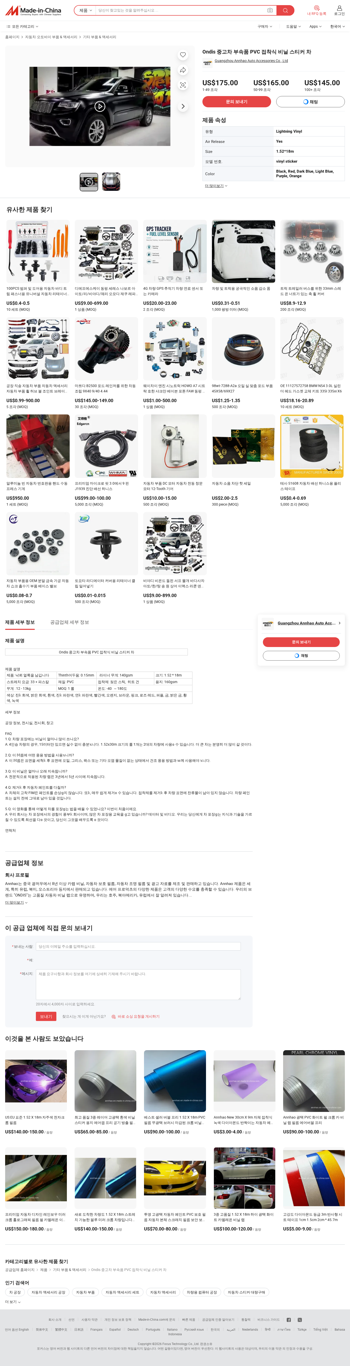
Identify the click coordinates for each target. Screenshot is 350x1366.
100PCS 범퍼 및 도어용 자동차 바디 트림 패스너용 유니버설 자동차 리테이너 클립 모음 (36, 291)
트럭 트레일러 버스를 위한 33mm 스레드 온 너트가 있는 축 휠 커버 (310, 291)
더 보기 (11, 1301)
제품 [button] (83, 10)
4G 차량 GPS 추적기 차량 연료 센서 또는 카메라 (173, 291)
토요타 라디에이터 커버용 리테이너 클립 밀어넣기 (105, 583)
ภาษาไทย (284, 1329)
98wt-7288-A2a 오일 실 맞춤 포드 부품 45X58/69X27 (242, 388)
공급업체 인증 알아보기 (218, 1319)
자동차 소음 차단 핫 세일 (231, 483)
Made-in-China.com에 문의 (156, 1319)
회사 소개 (54, 1319)
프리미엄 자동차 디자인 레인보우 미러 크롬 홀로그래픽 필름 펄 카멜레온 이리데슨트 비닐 (35, 1219)
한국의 (215, 1329)
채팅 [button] (314, 101)
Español (115, 1329)
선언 (71, 1319)
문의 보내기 (237, 101)
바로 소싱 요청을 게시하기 (136, 1016)
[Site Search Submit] (285, 10)
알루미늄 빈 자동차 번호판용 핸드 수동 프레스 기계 (37, 486)
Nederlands (250, 1329)
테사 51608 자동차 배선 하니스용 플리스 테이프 (310, 486)
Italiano (172, 1329)
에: (31, 959)
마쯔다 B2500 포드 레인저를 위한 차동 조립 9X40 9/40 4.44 (105, 388)
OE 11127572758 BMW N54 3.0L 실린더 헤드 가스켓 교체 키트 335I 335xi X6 (311, 388)
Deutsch (133, 1329)
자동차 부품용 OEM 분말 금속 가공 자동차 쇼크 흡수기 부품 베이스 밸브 (37, 583)
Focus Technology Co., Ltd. (180, 1344)
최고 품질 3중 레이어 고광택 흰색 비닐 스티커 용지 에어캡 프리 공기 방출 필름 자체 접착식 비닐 (105, 1122)
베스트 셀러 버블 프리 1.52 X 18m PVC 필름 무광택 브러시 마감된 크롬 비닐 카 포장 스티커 (174, 1122)
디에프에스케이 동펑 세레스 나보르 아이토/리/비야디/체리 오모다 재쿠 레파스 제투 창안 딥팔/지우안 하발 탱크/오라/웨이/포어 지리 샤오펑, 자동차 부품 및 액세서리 (105, 291)
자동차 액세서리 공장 (48, 1292)
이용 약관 (275, 1348)
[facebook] (289, 1319)
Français (96, 1329)
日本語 (79, 1329)
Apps (314, 26)
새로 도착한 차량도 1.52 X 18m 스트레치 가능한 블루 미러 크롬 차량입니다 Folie (105, 1219)
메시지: (27, 973)
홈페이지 (12, 36)
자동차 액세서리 (163, 1292)
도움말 (291, 26)
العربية (231, 1329)
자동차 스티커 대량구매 (246, 1292)
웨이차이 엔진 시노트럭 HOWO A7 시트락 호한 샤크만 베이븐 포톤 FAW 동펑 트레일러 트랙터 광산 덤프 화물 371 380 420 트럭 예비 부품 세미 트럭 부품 (174, 388)
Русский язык (194, 1329)
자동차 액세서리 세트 (122, 1292)
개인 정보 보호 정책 (118, 1319)
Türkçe (301, 1329)
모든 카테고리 (23, 26)
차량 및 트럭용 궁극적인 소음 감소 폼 (241, 288)
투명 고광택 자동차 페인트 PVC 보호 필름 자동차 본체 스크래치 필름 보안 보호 (175, 1219)
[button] (270, 10)
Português (153, 1329)
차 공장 (15, 1292)
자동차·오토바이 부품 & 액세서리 (51, 36)
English (24, 1329)
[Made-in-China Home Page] (33, 10)
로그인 (339, 13)
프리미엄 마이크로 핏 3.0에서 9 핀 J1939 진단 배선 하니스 (102, 486)
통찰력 (246, 1319)
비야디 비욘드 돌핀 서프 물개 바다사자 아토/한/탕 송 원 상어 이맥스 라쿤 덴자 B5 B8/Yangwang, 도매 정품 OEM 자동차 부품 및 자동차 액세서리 (174, 583)
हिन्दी (268, 1329)
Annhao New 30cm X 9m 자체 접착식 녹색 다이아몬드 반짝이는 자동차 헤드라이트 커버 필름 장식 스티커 (244, 1122)
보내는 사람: (23, 946)
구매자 (263, 26)
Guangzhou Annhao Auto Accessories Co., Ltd (251, 60)
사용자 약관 (89, 1319)
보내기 (46, 1016)
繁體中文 (61, 1329)
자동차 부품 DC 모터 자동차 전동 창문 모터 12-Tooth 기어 (173, 486)
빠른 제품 (188, 1319)
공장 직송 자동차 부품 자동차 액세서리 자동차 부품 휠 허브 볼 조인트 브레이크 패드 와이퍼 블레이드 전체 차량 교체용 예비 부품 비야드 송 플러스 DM (37, 388)
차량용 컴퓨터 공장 (202, 1292)
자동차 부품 (85, 1292)
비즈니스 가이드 (269, 1319)
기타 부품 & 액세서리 (99, 36)
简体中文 (42, 1329)
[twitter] (300, 1319)
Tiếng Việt (320, 1329)
